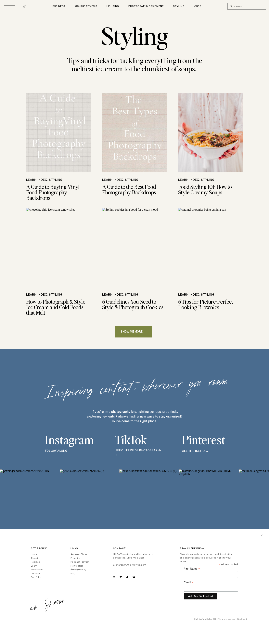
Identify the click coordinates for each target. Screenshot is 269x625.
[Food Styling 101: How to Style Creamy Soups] (210, 132)
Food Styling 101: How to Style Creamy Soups (205, 189)
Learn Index (36, 179)
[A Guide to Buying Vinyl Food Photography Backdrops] (58, 132)
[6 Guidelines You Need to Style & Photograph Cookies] (134, 247)
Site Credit (242, 619)
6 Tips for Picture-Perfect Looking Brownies (205, 304)
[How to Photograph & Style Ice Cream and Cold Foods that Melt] (58, 247)
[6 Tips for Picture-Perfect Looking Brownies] (210, 247)
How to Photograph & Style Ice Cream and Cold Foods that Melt (55, 307)
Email (188, 582)
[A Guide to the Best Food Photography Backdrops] (134, 132)
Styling (55, 179)
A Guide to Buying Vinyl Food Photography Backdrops (53, 192)
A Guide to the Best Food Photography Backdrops (129, 189)
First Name (192, 569)
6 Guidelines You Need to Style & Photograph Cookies (132, 304)
